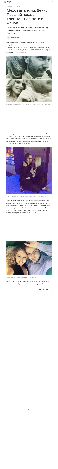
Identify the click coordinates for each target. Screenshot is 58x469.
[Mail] (5, 2)
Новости (17, 6)
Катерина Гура (15, 37)
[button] (29, 79)
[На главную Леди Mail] (8, 2)
